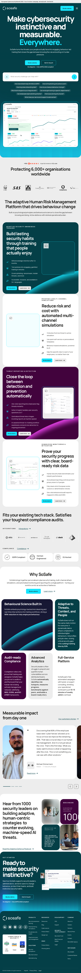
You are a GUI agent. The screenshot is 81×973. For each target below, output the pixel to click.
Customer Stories (72, 955)
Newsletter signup (73, 942)
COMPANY (71, 917)
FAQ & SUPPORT (59, 917)
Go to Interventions (14, 129)
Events (69, 935)
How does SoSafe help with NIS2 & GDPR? (27, 84)
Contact (70, 938)
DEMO (43, 941)
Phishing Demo (46, 948)
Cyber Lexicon (45, 928)
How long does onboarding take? (26, 87)
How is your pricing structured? (54, 94)
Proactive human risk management (33, 938)
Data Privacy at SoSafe (59, 940)
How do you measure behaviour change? (52, 87)
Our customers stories (67, 719)
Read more (31, 773)
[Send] (74, 77)
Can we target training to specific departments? (55, 90)
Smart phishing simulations (33, 927)
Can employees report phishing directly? (29, 94)
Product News (45, 931)
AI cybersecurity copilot (33, 933)
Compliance (21, 548)
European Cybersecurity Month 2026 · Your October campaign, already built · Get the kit (27, 1)
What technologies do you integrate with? (24, 90)
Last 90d (12, 111)
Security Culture (33, 954)
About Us (70, 921)
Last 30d (8, 111)
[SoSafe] (10, 8)
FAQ (56, 921)
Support (57, 925)
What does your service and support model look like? (40, 97)
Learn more (23, 288)
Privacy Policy (33, 970)
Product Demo (45, 945)
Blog (43, 925)
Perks (69, 958)
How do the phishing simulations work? (54, 84)
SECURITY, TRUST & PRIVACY (60, 931)
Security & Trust (59, 936)
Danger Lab (45, 935)
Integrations (23, 528)
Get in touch (48, 63)
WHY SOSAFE (71, 948)
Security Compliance (32, 950)
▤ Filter (75, 111)
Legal (56, 944)
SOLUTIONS (32, 945)
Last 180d (16, 111)
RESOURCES (45, 917)
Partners (70, 928)
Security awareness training (34, 922)
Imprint (26, 970)
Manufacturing (33, 958)
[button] (70, 786)
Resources (44, 921)
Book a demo (67, 8)
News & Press (71, 931)
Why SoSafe (71, 952)
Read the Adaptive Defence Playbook (17, 849)
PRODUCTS (32, 917)
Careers (70, 925)
